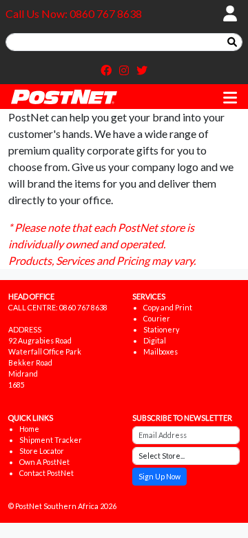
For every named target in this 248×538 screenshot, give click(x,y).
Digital (154, 340)
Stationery (161, 329)
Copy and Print (167, 307)
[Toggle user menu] (230, 14)
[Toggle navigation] (230, 98)
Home (29, 428)
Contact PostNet (46, 472)
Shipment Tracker (50, 439)
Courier (156, 318)
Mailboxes (160, 351)
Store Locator (41, 450)
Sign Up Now (159, 476)
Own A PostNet (44, 461)
